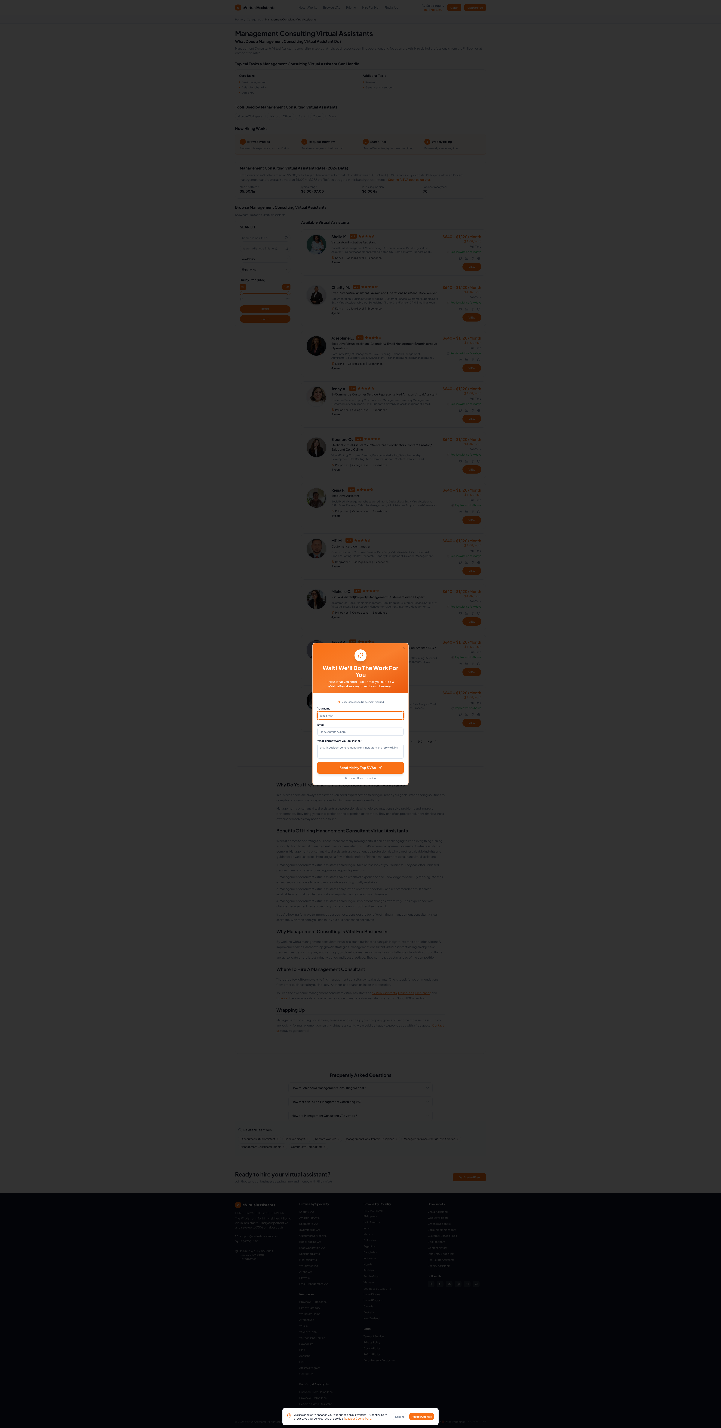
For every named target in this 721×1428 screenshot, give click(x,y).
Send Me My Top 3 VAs (357, 767)
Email (320, 724)
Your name (323, 708)
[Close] (403, 647)
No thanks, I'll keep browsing (360, 778)
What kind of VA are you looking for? (339, 740)
